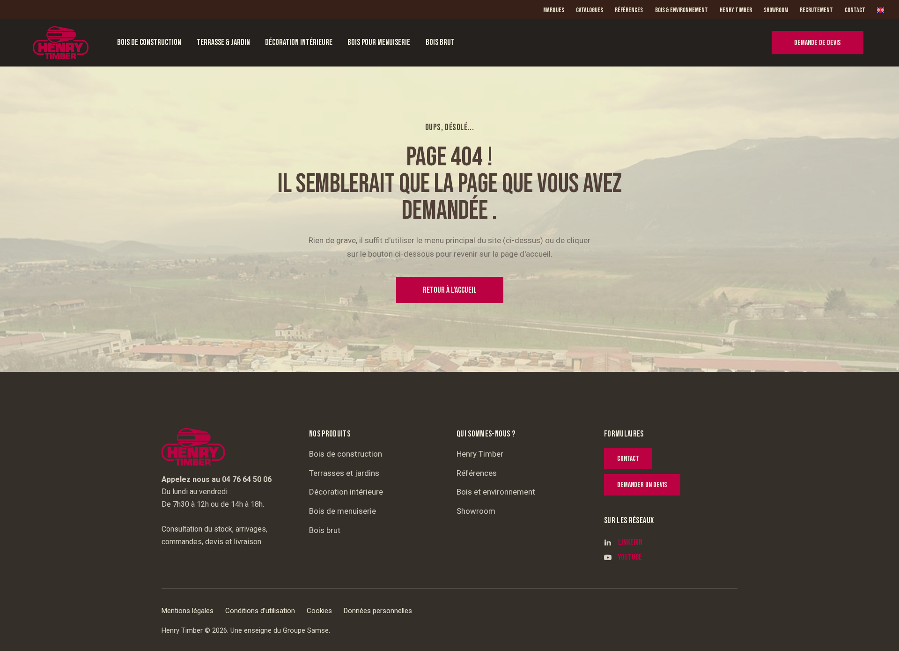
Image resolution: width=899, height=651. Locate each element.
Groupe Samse (306, 630)
